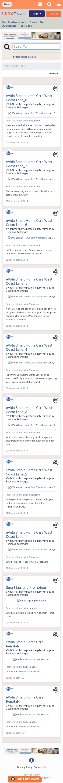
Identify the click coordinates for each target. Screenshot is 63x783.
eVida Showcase (31, 120)
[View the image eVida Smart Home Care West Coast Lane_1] (31, 549)
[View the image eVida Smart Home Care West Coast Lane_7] (31, 179)
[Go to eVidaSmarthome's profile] (10, 87)
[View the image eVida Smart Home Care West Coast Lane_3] (31, 425)
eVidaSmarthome (16, 104)
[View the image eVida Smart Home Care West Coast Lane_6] (31, 237)
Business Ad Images (17, 107)
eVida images (30, 608)
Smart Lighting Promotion (26, 587)
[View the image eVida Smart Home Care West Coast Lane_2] (31, 487)
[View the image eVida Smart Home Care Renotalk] (31, 659)
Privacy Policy (24, 767)
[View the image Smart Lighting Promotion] (31, 600)
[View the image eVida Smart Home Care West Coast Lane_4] (31, 362)
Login (36, 13)
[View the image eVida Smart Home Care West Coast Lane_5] (31, 296)
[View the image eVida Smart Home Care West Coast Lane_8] (31, 113)
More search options (25, 57)
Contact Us (40, 767)
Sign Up (54, 13)
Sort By (53, 73)
